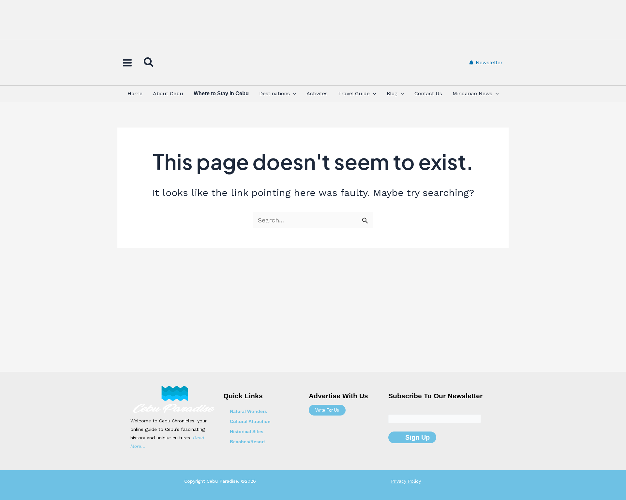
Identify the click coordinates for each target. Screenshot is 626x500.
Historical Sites (246, 431)
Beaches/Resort (247, 441)
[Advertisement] (313, 21)
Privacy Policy (406, 481)
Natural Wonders (248, 411)
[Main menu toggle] (127, 63)
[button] (149, 63)
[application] (293, 93)
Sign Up (416, 437)
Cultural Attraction (250, 421)
